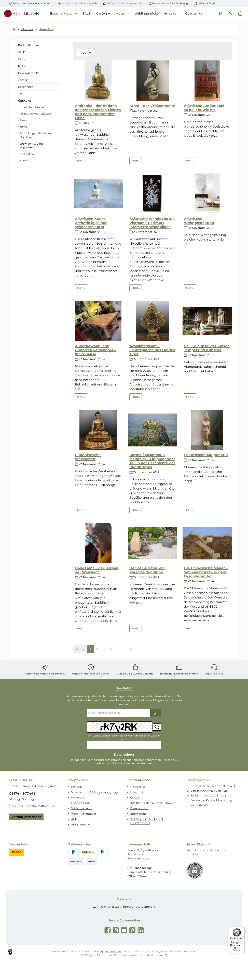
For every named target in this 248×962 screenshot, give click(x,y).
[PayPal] (73, 852)
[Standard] (16, 852)
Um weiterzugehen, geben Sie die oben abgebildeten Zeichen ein (124, 737)
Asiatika (23, 80)
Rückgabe (78, 797)
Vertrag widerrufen (26, 817)
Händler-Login (81, 803)
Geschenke (25, 87)
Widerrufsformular (83, 813)
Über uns (24, 100)
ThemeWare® (159, 955)
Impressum (138, 813)
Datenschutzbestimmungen (106, 759)
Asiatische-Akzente (32, 107)
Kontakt (25, 160)
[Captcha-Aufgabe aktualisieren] (157, 727)
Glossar (135, 797)
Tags (83, 53)
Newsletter (137, 786)
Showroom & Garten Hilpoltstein (32, 145)
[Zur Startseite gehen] (21, 13)
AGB (176, 759)
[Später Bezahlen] (102, 852)
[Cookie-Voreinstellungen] (10, 952)
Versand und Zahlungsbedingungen (96, 792)
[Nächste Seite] (124, 649)
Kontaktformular (43, 806)
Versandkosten (113, 951)
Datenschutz (139, 808)
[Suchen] (220, 13)
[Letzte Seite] (130, 649)
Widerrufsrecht (81, 808)
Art (20, 93)
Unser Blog (27, 154)
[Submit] (155, 713)
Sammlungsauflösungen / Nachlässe (36, 135)
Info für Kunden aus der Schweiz (152, 803)
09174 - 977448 (206, 3)
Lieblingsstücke (28, 73)
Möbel (22, 66)
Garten (22, 59)
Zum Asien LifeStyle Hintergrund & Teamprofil (124, 906)
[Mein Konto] (230, 13)
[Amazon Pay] (88, 852)
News (23, 126)
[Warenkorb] (240, 13)
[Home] (14, 29)
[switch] (236, 949)
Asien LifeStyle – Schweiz (35, 113)
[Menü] (243, 929)
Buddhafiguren (28, 45)
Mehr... (81, 160)
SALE (21, 52)
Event (23, 120)
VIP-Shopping (80, 824)
